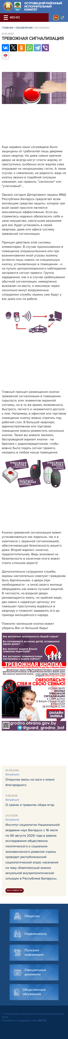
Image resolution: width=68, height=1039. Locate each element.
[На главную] (8, 6)
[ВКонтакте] (5, 47)
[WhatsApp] (29, 47)
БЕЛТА (42, 1020)
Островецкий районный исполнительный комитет (43, 6)
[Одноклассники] (21, 47)
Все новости (14, 890)
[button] (6, 17)
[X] (13, 47)
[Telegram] (37, 47)
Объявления (24, 27)
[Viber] (45, 47)
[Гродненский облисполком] (58, 17)
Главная (7, 27)
